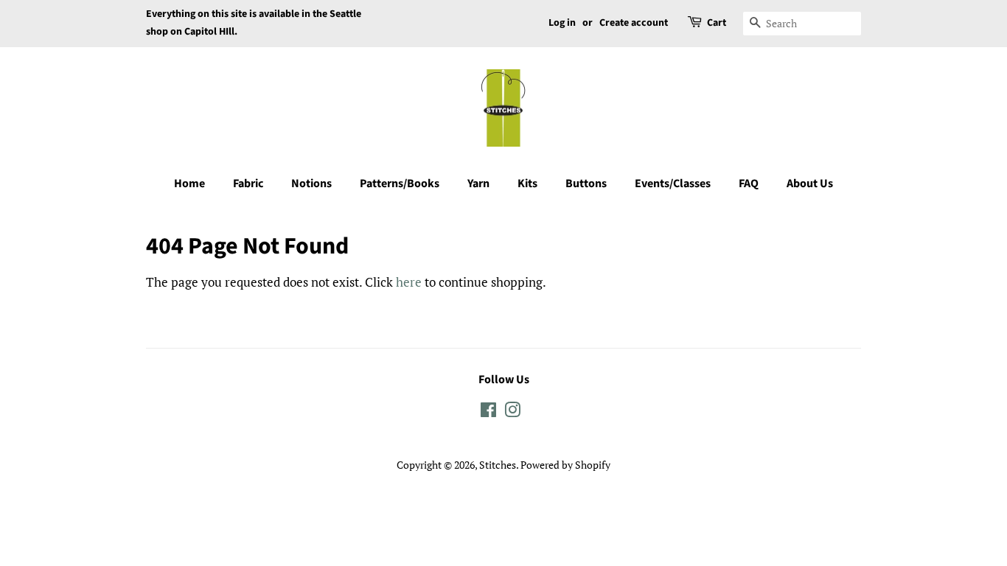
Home (189, 183)
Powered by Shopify (565, 465)
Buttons (586, 183)
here (409, 281)
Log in (562, 22)
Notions (311, 183)
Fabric (248, 183)
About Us (810, 183)
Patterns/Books (399, 183)
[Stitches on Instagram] (512, 412)
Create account (633, 22)
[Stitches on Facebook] (488, 412)
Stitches (497, 465)
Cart (716, 22)
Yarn (478, 183)
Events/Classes (673, 183)
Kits (527, 183)
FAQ (749, 183)
